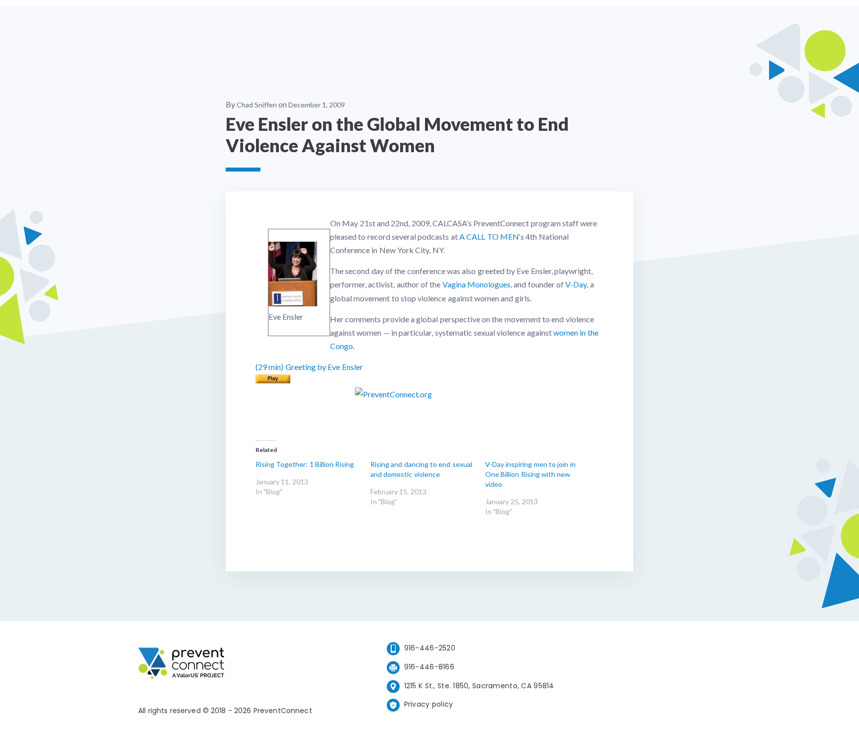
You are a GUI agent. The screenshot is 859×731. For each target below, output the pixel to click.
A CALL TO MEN (489, 236)
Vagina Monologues (476, 284)
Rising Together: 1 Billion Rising (305, 464)
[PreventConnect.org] (221, 665)
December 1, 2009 (316, 104)
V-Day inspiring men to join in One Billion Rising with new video (530, 474)
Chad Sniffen (257, 104)
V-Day (576, 284)
